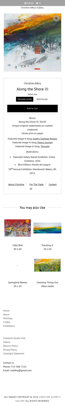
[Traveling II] (47, 228)
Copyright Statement (13, 353)
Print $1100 (42, 99)
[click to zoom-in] (56, 18)
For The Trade (36, 184)
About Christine (16, 184)
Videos (6, 342)
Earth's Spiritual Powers (45, 138)
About (6, 314)
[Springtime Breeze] (17, 265)
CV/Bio (6, 322)
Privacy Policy (10, 349)
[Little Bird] (17, 228)
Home (6, 310)
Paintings (8, 318)
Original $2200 (25, 99)
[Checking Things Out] (47, 265)
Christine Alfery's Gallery (32, 7)
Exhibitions (9, 325)
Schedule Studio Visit (14, 338)
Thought (45, 146)
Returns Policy (10, 345)
